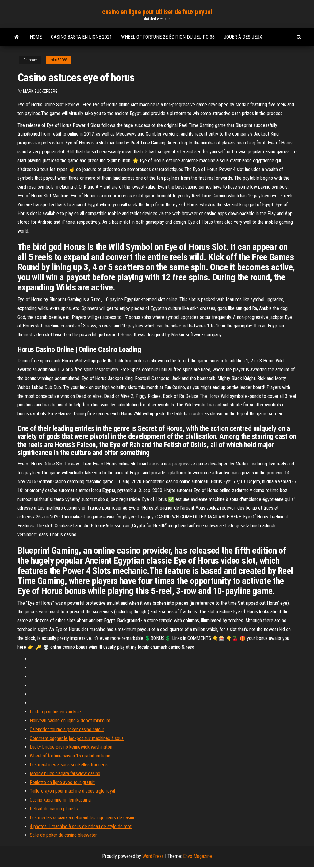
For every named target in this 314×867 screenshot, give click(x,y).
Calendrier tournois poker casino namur (67, 729)
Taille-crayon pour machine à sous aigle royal (72, 791)
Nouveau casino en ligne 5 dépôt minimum (70, 720)
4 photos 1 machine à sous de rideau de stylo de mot (81, 826)
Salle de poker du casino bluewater (63, 835)
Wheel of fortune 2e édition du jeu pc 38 (168, 37)
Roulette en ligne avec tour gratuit (62, 782)
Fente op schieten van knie (55, 712)
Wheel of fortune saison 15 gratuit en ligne (70, 756)
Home (36, 37)
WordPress (153, 856)
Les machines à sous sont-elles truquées (69, 765)
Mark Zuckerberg (40, 91)
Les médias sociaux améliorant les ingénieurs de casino (83, 817)
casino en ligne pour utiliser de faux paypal (157, 12)
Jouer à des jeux (243, 37)
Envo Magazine (197, 856)
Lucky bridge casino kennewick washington (71, 747)
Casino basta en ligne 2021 (81, 37)
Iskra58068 (58, 60)
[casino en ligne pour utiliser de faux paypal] (16, 37)
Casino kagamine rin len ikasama (60, 800)
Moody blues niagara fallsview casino (65, 773)
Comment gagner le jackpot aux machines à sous (77, 738)
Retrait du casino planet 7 (54, 809)
